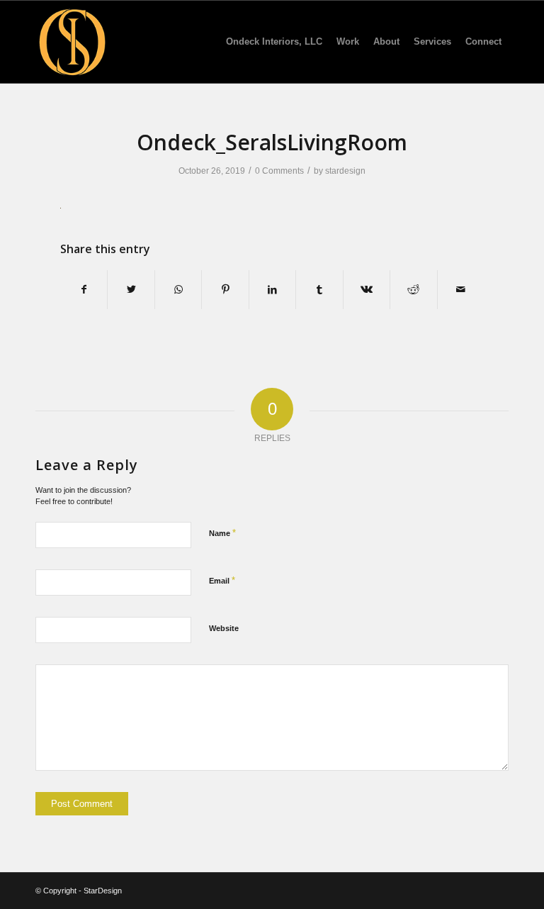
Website (224, 628)
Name (222, 533)
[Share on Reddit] (413, 289)
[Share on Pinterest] (225, 289)
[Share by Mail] (461, 289)
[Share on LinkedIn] (272, 289)
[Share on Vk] (367, 289)
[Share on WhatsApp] (178, 289)
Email (222, 580)
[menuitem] (274, 42)
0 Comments (279, 171)
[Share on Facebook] (83, 289)
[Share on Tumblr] (319, 289)
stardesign (345, 171)
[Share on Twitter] (131, 289)
